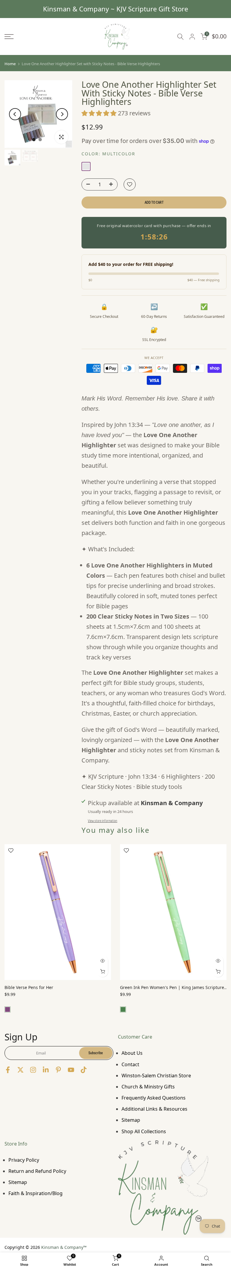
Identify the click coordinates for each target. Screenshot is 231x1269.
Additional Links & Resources (154, 1109)
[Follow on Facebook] (8, 1069)
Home (10, 64)
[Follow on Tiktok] (83, 1069)
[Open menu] (38, 36)
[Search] (180, 36)
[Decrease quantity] (86, 185)
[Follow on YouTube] (71, 1069)
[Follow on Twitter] (20, 1069)
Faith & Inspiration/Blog (35, 1193)
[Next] (62, 114)
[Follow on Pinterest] (58, 1069)
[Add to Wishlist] (130, 184)
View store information (102, 820)
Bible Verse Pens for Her (29, 988)
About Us (132, 1053)
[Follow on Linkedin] (45, 1069)
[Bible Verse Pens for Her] (58, 912)
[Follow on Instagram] (33, 1069)
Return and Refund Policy (37, 1171)
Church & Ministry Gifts (148, 1086)
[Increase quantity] (112, 185)
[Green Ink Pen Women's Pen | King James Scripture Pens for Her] (173, 912)
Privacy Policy (23, 1160)
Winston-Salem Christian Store (156, 1075)
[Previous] (15, 114)
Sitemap (131, 1120)
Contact (130, 1064)
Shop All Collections (144, 1131)
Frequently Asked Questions (154, 1097)
